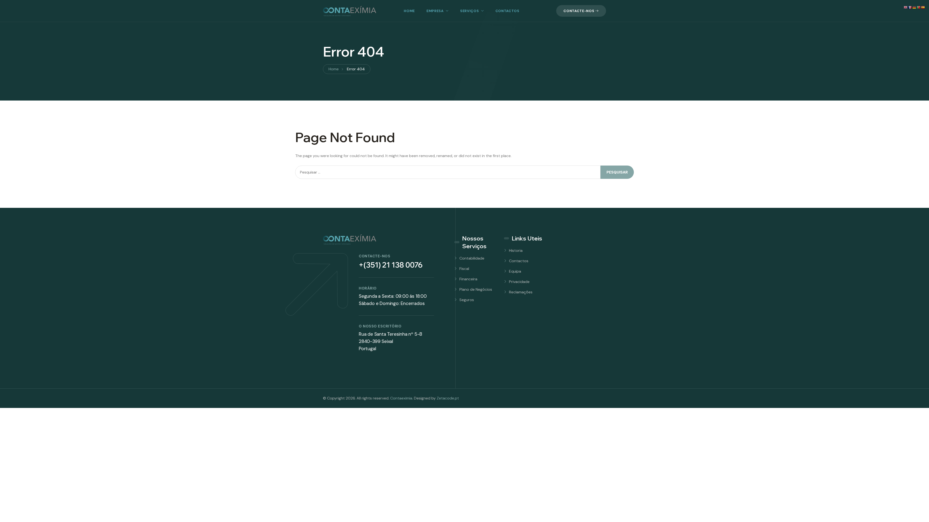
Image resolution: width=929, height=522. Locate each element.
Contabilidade (471, 258)
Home (409, 11)
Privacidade (519, 281)
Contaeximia (401, 398)
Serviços (469, 11)
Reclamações (520, 292)
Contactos (507, 11)
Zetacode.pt (448, 398)
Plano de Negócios (475, 289)
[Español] (923, 7)
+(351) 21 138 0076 (391, 264)
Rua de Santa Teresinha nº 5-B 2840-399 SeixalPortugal (390, 341)
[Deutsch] (914, 7)
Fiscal (464, 268)
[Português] (919, 7)
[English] (906, 7)
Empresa (435, 11)
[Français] (910, 7)
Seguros (466, 299)
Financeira (468, 279)
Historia (516, 250)
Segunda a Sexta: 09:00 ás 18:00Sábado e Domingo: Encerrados (393, 299)
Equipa (515, 271)
